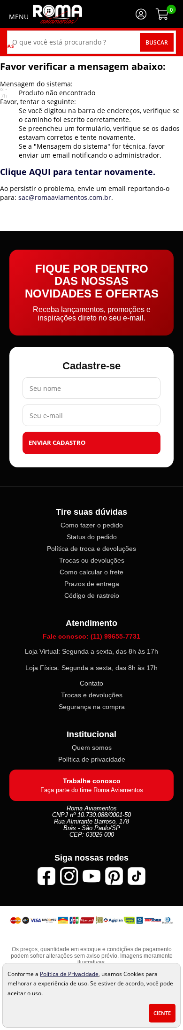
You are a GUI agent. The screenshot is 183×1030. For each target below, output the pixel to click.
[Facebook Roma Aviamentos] (46, 876)
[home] (57, 14)
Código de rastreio (91, 595)
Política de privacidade (91, 759)
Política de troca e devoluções (91, 548)
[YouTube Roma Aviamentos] (91, 876)
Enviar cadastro (57, 443)
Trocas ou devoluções (91, 560)
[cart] (161, 14)
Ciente (162, 1013)
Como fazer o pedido (92, 525)
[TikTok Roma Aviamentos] (136, 876)
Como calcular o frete (91, 572)
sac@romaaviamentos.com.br (64, 197)
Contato (91, 683)
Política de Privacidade (69, 973)
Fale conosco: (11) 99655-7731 (91, 636)
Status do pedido (92, 537)
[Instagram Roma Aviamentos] (69, 876)
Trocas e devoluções (91, 695)
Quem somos (92, 747)
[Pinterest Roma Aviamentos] (114, 876)
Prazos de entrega (91, 583)
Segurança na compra (92, 706)
